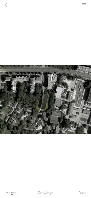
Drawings (45, 193)
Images (10, 193)
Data (82, 193)
